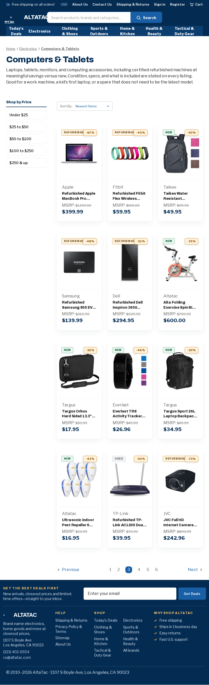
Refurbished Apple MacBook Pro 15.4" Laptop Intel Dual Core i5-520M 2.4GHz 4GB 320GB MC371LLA (78, 196)
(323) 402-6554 (16, 652)
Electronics (39, 31)
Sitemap (62, 638)
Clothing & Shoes (70, 31)
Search (149, 18)
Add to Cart (79, 164)
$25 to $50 (19, 127)
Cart (199, 4)
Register (177, 4)
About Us (80, 4)
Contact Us (102, 4)
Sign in (159, 4)
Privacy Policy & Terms (68, 629)
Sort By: (66, 106)
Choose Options (129, 164)
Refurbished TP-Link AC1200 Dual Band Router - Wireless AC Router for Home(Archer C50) (129, 522)
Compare (77, 153)
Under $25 (18, 115)
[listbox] (93, 106)
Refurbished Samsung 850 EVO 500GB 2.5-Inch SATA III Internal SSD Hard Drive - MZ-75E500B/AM (79, 305)
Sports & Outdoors (99, 31)
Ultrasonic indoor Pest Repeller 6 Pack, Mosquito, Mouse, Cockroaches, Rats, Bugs (78, 522)
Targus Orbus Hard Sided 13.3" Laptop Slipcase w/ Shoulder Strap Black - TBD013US (79, 414)
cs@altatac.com (17, 657)
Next (193, 569)
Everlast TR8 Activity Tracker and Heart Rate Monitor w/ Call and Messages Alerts (130, 414)
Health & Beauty (154, 31)
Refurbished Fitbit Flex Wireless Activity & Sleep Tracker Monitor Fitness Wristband (129, 196)
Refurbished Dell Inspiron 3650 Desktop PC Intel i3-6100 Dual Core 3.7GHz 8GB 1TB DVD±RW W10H (129, 305)
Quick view (79, 142)
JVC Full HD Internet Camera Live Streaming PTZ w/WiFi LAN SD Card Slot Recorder (180, 522)
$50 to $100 (20, 139)
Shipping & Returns (132, 4)
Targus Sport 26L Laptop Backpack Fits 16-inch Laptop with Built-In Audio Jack (179, 414)
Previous (70, 569)
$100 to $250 (21, 151)
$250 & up (18, 163)
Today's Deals (16, 31)
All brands (131, 650)
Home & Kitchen (127, 31)
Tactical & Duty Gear (184, 31)
